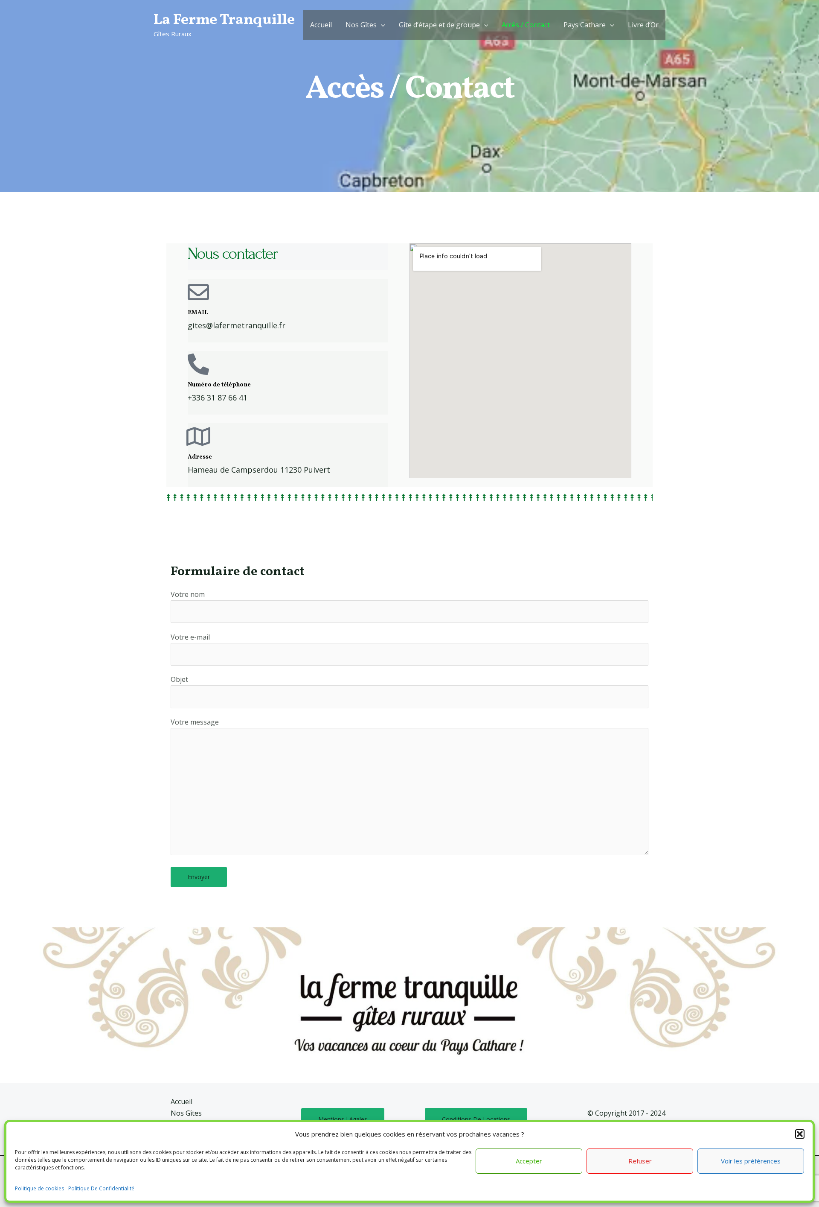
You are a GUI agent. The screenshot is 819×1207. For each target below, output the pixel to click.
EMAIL (198, 313)
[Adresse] (198, 436)
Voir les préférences (751, 1161)
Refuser (640, 1161)
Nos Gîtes (361, 24)
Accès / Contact (526, 24)
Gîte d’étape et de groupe (439, 24)
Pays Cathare (584, 24)
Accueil (321, 24)
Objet (179, 679)
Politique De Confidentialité (101, 1188)
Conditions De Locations (476, 1119)
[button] (800, 1134)
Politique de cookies (39, 1188)
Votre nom (188, 594)
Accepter (529, 1161)
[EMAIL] (198, 292)
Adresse (200, 457)
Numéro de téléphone (219, 385)
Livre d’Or (643, 24)
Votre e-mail (190, 637)
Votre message (195, 722)
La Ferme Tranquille (224, 20)
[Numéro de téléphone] (198, 364)
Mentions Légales (342, 1119)
